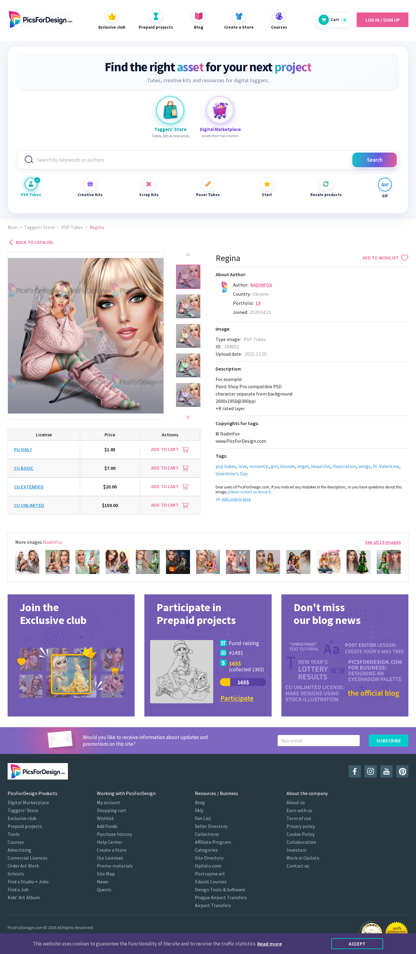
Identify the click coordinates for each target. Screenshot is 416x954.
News (102, 881)
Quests (104, 889)
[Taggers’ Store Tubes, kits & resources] (170, 110)
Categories (206, 850)
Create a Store (112, 850)
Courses (16, 842)
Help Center (109, 842)
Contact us (298, 866)
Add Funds (107, 826)
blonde (287, 466)
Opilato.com (208, 866)
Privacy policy (301, 826)
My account (108, 802)
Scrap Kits (149, 194)
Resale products (325, 194)
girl (274, 466)
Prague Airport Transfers (221, 897)
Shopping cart (111, 810)
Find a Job (18, 889)
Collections (207, 834)
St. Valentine (386, 466)
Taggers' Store (23, 810)
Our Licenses (110, 858)
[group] (71, 655)
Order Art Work (23, 866)
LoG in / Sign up (382, 20)
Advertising (19, 850)
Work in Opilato (303, 858)
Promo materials (115, 866)
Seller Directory (211, 826)
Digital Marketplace (28, 802)
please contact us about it (249, 492)
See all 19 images (383, 542)
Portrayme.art (210, 874)
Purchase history (114, 834)
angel (303, 466)
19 (258, 303)
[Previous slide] (188, 254)
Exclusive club (22, 818)
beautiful (320, 466)
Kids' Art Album (24, 897)
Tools (13, 834)
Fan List (203, 818)
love (242, 466)
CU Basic (23, 468)
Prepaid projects (25, 826)
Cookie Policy (301, 834)
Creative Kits (90, 194)
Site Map (106, 874)
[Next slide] (188, 417)
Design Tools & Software (220, 889)
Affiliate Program (213, 842)
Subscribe (388, 741)
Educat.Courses (211, 881)
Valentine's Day (232, 473)
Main (13, 227)
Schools (16, 874)
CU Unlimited (29, 505)
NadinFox (261, 285)
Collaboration (301, 842)
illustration (344, 466)
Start (267, 194)
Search (375, 160)
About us (296, 802)
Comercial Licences (28, 858)
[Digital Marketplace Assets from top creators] (220, 110)
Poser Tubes (208, 194)
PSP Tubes (31, 194)
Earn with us (299, 810)
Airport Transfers (213, 905)
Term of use (299, 818)
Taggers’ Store (39, 227)
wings (364, 466)
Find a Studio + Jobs (28, 881)
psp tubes (226, 466)
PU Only (23, 449)
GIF (385, 196)
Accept (357, 944)
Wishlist (105, 818)
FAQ (199, 810)
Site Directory (209, 858)
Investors (296, 850)
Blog (200, 802)
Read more (269, 944)
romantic (259, 466)
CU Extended (29, 487)
